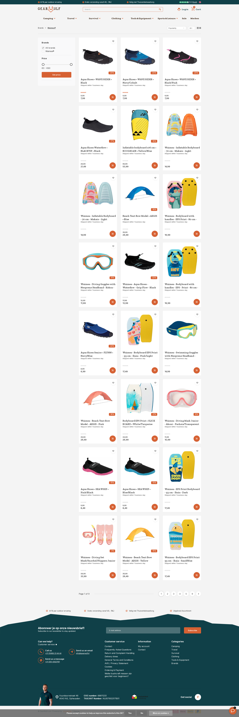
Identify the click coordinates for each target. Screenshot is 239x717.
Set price (56, 75)
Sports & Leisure (167, 18)
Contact (108, 646)
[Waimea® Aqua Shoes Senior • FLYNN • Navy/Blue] (98, 330)
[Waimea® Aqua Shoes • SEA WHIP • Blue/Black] (140, 466)
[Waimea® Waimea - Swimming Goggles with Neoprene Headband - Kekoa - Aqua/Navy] (182, 330)
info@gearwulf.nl (82, 653)
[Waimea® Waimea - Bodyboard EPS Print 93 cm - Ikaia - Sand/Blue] (182, 535)
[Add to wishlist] (113, 41)
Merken (194, 18)
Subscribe (192, 630)
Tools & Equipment (141, 18)
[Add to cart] (113, 97)
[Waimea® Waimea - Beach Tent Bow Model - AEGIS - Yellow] (140, 535)
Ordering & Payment (114, 670)
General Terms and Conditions (119, 660)
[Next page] (198, 593)
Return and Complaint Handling (119, 653)
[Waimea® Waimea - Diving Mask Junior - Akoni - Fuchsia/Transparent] (182, 398)
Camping (48, 18)
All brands (50, 48)
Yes (130, 713)
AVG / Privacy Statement (116, 663)
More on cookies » (161, 713)
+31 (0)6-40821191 (52, 662)
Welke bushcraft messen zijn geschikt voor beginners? (118, 674)
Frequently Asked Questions (118, 649)
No (142, 713)
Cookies (108, 666)
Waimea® (52, 28)
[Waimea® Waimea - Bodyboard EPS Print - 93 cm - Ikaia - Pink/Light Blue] (140, 330)
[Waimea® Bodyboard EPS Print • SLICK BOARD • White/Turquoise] (140, 398)
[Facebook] (198, 697)
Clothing (116, 18)
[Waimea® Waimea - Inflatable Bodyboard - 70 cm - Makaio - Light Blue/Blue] (182, 125)
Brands (41, 28)
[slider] (43, 64)
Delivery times (111, 656)
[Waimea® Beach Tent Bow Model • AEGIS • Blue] (140, 193)
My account (143, 646)
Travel (70, 18)
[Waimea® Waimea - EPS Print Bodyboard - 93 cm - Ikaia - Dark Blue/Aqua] (182, 466)
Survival (93, 18)
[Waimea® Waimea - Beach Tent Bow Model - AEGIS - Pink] (98, 398)
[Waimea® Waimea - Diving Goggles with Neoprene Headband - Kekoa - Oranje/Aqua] (98, 261)
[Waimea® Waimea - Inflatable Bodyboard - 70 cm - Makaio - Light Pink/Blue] (98, 193)
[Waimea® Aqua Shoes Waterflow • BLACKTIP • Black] (98, 125)
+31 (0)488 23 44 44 (53, 653)
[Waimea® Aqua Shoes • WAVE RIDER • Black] (98, 57)
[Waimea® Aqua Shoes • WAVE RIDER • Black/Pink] (182, 57)
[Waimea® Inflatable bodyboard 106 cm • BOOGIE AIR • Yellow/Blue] (140, 125)
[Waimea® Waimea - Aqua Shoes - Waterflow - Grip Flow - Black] (140, 261)
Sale (184, 18)
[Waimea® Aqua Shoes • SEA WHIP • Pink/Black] (98, 466)
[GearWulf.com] (53, 9)
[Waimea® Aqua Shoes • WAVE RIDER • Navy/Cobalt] (140, 57)
